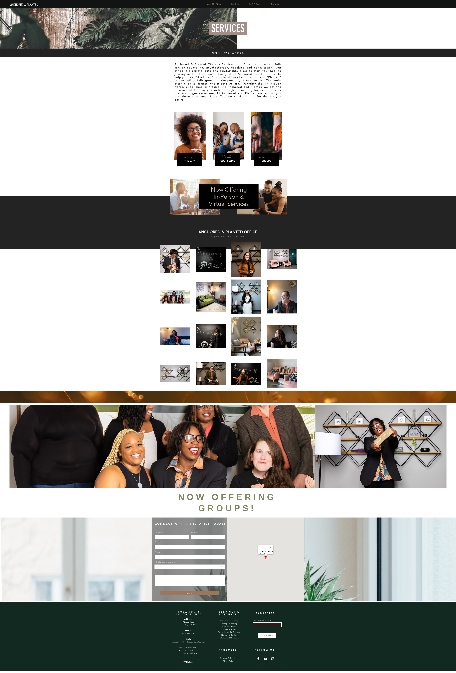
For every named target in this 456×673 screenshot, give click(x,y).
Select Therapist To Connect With (165, 562)
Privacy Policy (228, 661)
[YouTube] (266, 659)
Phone (157, 552)
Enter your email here (262, 620)
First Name (158, 532)
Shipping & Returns (228, 658)
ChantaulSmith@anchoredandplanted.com (188, 642)
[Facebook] (258, 659)
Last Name (194, 532)
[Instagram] (273, 659)
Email (157, 542)
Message (158, 573)
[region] (189, 147)
